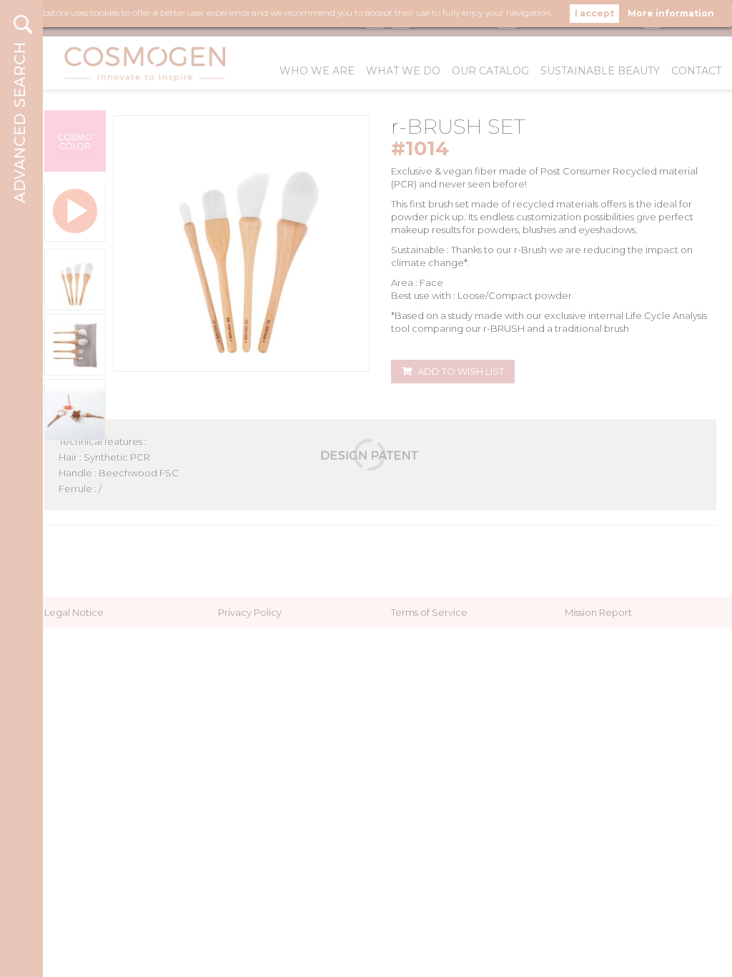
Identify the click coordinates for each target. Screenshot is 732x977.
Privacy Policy (250, 612)
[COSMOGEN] (149, 62)
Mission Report (598, 612)
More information (671, 13)
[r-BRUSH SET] (75, 279)
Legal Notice (74, 612)
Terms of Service (429, 612)
